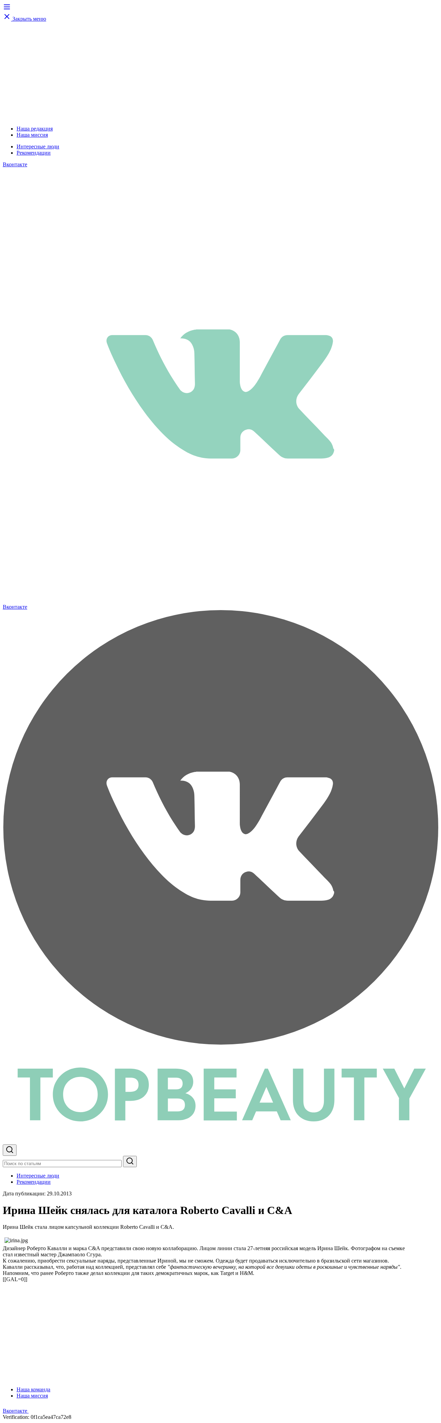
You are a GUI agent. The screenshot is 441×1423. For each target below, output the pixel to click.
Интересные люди (38, 146)
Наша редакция (35, 129)
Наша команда (33, 1389)
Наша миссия (32, 135)
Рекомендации (34, 153)
